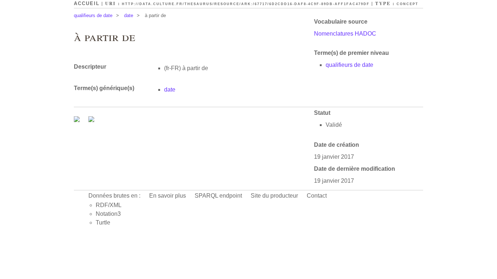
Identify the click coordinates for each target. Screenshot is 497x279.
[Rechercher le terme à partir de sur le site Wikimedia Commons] (77, 120)
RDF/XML (109, 205)
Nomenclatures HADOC (345, 34)
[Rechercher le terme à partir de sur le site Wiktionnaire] (91, 120)
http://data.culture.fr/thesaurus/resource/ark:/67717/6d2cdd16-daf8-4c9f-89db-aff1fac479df (246, 4)
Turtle (103, 222)
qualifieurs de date (93, 15)
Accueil (87, 3)
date (128, 15)
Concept (407, 4)
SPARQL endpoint (218, 196)
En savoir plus (167, 196)
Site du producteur (274, 196)
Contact (317, 196)
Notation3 (108, 214)
